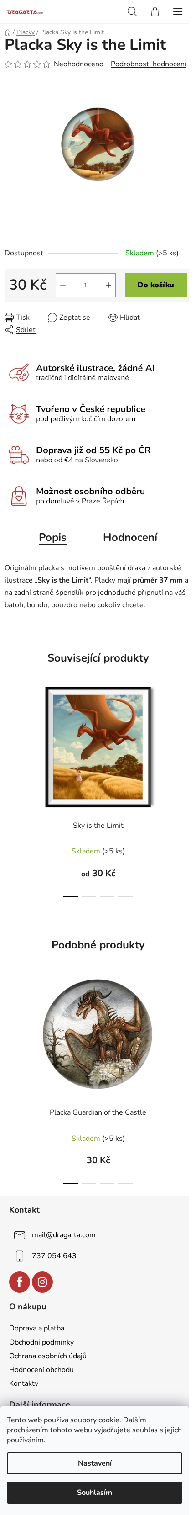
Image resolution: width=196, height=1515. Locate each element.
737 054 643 (54, 1256)
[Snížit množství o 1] (63, 285)
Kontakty (23, 1383)
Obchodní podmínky (41, 1342)
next (186, 725)
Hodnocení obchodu (41, 1370)
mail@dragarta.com (64, 1235)
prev (9, 725)
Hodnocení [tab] (130, 537)
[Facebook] (19, 1282)
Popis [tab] (53, 537)
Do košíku (156, 285)
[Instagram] (42, 1282)
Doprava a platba (36, 1328)
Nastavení (95, 1463)
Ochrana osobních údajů (48, 1356)
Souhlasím (94, 1493)
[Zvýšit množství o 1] (108, 285)
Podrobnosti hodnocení (148, 64)
